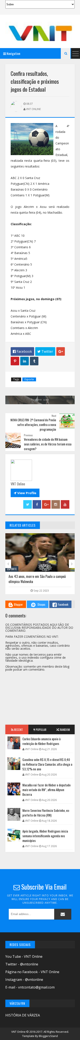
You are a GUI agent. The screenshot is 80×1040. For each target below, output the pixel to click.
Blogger (18, 604)
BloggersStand (48, 1036)
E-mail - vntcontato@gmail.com (30, 987)
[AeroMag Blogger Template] (40, 31)
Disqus (41, 604)
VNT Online (18, 1032)
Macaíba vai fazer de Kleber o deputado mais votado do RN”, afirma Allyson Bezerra (46, 790)
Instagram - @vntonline (24, 979)
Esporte (29, 379)
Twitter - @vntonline (21, 964)
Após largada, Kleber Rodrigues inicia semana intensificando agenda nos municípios (45, 836)
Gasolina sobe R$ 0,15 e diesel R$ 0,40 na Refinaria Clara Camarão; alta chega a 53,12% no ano (47, 764)
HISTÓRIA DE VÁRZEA (22, 1015)
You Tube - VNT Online (23, 956)
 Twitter (45, 351)
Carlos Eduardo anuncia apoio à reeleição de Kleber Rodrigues (41, 741)
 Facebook (22, 351)
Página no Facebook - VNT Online (32, 971)
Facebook (63, 604)
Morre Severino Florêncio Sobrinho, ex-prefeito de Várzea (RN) (46, 812)
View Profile (25, 493)
